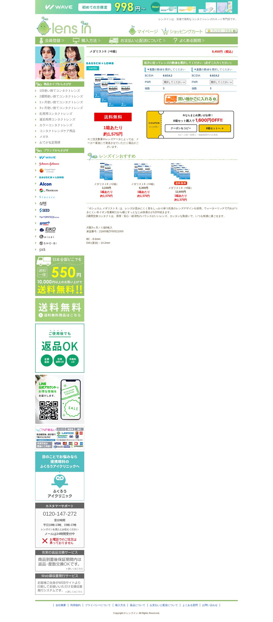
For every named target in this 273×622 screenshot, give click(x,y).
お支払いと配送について (164, 605)
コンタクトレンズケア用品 (57, 131)
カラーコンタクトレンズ (55, 125)
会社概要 (61, 605)
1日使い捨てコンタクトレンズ (59, 90)
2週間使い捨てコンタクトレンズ (61, 96)
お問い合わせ (210, 605)
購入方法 (120, 605)
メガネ (43, 136)
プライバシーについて (98, 605)
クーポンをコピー (181, 128)
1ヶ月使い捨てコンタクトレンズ (61, 102)
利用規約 (75, 605)
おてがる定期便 (49, 142)
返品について (137, 605)
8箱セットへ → (215, 128)
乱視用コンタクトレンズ (55, 113)
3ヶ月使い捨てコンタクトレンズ (61, 108)
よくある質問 (190, 605)
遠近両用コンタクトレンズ (57, 119)
